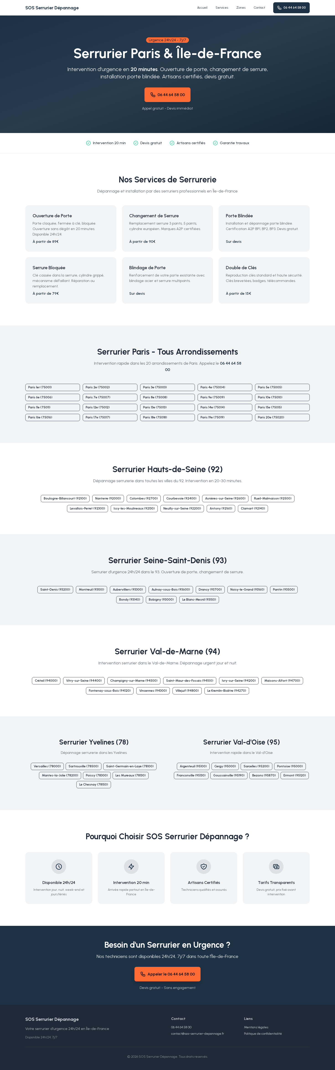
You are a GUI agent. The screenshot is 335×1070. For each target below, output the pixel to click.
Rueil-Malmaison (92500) (272, 498)
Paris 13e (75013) (155, 407)
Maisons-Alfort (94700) (282, 681)
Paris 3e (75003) (155, 387)
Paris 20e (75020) (271, 417)
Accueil (202, 8)
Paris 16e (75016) (40, 417)
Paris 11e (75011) (39, 407)
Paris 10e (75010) (270, 397)
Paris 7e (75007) (98, 397)
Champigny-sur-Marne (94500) (133, 681)
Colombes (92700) (144, 498)
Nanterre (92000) (108, 498)
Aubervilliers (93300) (128, 589)
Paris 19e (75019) (212, 417)
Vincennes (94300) (153, 691)
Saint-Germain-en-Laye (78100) (130, 766)
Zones (240, 8)
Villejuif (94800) (187, 691)
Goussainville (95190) (229, 775)
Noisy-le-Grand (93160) (247, 589)
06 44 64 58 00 (294, 8)
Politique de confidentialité (263, 1034)
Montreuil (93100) (91, 589)
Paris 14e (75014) (213, 407)
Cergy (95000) (225, 766)
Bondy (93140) (129, 600)
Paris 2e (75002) (98, 387)
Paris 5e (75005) (270, 387)
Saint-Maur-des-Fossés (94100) (189, 681)
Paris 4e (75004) (213, 387)
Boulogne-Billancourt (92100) (65, 498)
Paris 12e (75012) (98, 407)
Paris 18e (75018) (155, 417)
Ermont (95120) (294, 775)
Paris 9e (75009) (213, 397)
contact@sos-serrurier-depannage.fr (197, 1034)
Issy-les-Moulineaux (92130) (134, 508)
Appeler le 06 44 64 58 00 (171, 974)
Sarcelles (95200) (256, 766)
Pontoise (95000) (290, 766)
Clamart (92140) (253, 508)
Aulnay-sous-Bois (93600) (171, 589)
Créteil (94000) (46, 681)
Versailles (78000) (47, 766)
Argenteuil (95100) (193, 766)
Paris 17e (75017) (98, 417)
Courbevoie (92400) (181, 498)
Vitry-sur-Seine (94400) (84, 681)
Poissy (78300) (97, 775)
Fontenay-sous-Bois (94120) (110, 691)
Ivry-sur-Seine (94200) (239, 681)
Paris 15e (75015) (270, 407)
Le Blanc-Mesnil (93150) (199, 600)
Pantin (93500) (284, 589)
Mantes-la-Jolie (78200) (60, 775)
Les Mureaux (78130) (131, 775)
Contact (259, 8)
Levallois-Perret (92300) (87, 508)
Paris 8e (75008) (155, 397)
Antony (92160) (221, 508)
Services (222, 8)
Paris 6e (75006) (40, 397)
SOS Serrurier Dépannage (52, 7)
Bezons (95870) (264, 775)
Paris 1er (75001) (40, 387)
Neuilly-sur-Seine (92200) (182, 508)
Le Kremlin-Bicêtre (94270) (226, 691)
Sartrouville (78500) (83, 766)
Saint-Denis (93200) (55, 589)
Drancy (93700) (210, 589)
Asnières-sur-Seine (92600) (225, 498)
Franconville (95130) (191, 775)
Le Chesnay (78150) (93, 784)
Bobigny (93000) (161, 600)
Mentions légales (256, 1027)
